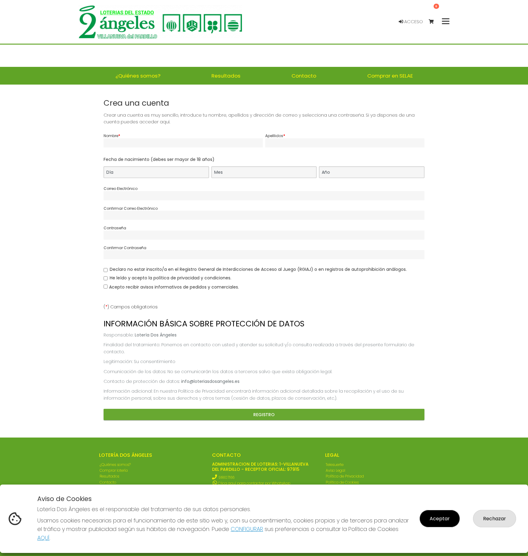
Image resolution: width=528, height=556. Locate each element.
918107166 (226, 477)
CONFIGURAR (247, 529)
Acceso (413, 22)
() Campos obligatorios (131, 307)
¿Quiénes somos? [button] (138, 75)
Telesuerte (334, 464)
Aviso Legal (335, 470)
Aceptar (440, 518)
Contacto (108, 482)
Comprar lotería (114, 470)
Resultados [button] (225, 75)
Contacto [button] (304, 75)
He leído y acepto (170, 278)
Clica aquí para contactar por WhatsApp (253, 483)
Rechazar (494, 518)
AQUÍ (43, 538)
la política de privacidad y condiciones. (189, 278)
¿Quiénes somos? (115, 464)
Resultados (109, 476)
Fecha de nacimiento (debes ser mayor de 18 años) (159, 159)
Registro (264, 415)
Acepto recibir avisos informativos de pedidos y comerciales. (174, 287)
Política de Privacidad (345, 476)
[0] (434, 21)
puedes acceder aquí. (145, 122)
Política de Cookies (342, 482)
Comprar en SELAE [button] (390, 75)
